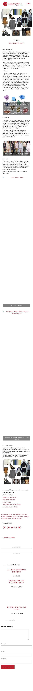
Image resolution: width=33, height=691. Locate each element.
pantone (9, 517)
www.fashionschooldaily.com (12, 504)
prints (15, 517)
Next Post (16, 553)
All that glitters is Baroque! (16, 571)
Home (8, 686)
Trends (16, 40)
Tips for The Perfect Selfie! (16, 608)
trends (19, 519)
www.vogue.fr (7, 502)
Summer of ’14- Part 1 (16, 43)
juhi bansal (17, 515)
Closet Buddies (9, 538)
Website (4, 659)
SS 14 (14, 519)
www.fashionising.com (10, 497)
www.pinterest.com (9, 499)
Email (3, 651)
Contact (24, 686)
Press (18, 686)
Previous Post (17, 547)
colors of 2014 (6, 515)
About (13, 686)
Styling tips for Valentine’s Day (16, 582)
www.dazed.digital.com (10, 507)
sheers (20, 517)
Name (3, 644)
